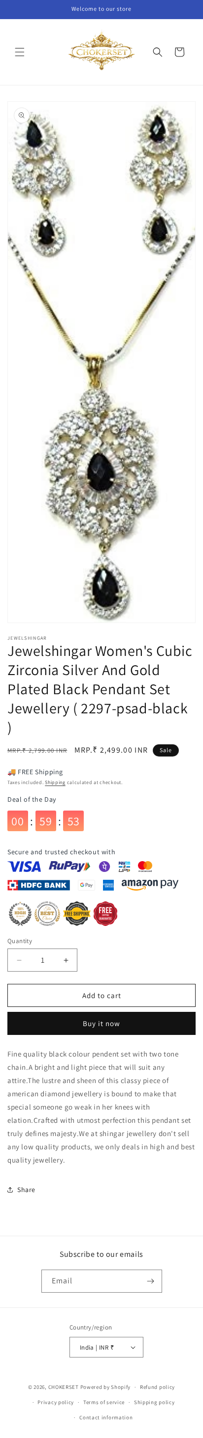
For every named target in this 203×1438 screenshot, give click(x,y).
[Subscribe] (151, 1281)
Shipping (55, 782)
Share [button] (26, 1189)
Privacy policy (55, 1402)
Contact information (106, 1417)
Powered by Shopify (105, 1387)
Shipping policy (154, 1402)
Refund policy (157, 1387)
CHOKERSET (63, 1387)
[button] (20, 52)
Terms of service (104, 1402)
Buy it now (101, 1023)
